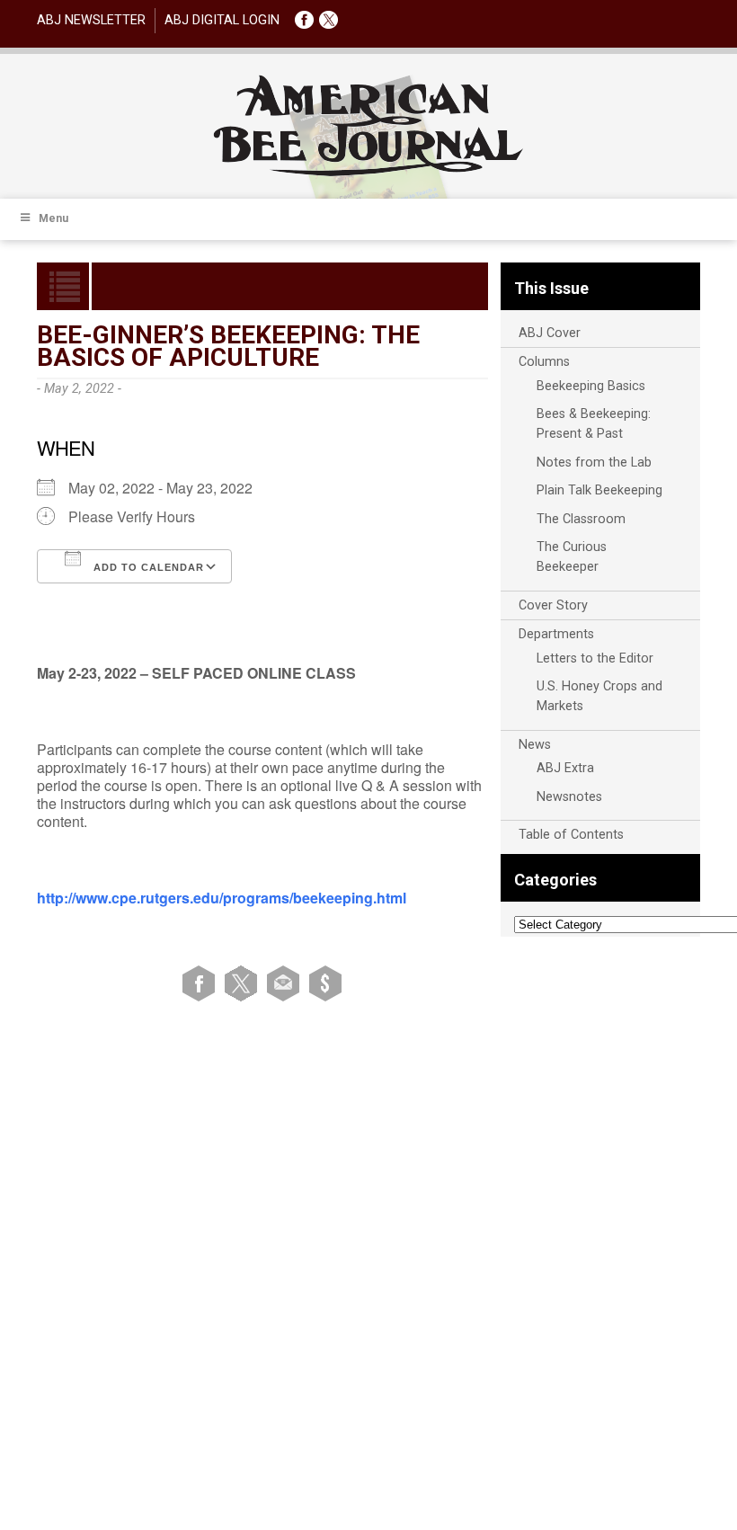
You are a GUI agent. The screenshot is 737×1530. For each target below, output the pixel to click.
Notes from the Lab (594, 462)
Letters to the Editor (595, 658)
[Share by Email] (286, 983)
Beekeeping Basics (591, 386)
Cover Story (553, 605)
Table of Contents (571, 834)
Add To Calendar (147, 567)
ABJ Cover (550, 333)
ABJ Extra (565, 768)
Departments (556, 634)
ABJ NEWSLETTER (91, 20)
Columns (544, 361)
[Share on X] (244, 983)
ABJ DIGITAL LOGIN (222, 20)
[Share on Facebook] (201, 983)
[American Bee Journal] (368, 173)
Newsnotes (569, 797)
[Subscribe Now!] (325, 983)
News (535, 744)
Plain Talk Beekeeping (599, 490)
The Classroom (581, 519)
